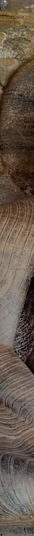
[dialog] (1, 535)
